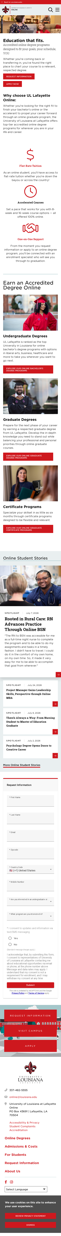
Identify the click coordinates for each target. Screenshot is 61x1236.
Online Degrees (17, 1138)
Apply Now (12, 84)
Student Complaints (22, 1126)
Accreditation (18, 1129)
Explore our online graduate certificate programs (24, 529)
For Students (15, 1154)
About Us (12, 1171)
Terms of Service (36, 993)
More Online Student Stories (21, 765)
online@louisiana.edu (23, 1096)
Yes (16, 938)
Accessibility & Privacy (24, 1122)
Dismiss (30, 1225)
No (15, 944)
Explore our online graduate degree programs (24, 456)
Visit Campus (30, 1030)
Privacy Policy (18, 993)
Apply (30, 1045)
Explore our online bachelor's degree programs (24, 369)
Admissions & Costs (21, 1146)
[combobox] (30, 870)
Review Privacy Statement (30, 1216)
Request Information (18, 76)
